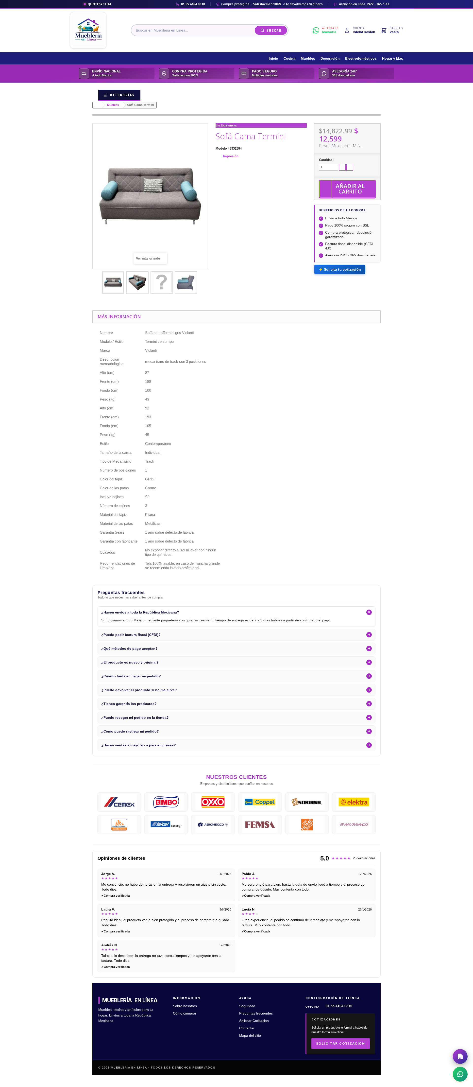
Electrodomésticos (361, 58)
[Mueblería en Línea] (88, 30)
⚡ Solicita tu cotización (340, 269)
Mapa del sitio (250, 1035)
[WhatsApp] (460, 1074)
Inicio (273, 58)
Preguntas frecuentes (256, 1013)
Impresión (230, 156)
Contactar (246, 1028)
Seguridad (247, 1006)
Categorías (119, 94)
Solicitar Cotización (254, 1021)
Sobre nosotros (185, 1006)
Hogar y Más (392, 58)
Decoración (330, 58)
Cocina (289, 58)
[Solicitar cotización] (460, 1056)
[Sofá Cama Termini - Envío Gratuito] (113, 282)
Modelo (221, 148)
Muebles (308, 58)
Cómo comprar (184, 1013)
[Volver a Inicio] (97, 105)
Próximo (201, 283)
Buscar (274, 30)
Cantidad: (326, 160)
